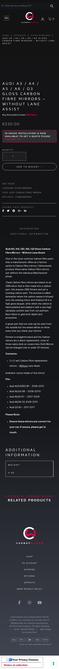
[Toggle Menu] (6, 17)
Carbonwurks (23, 197)
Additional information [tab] (29, 234)
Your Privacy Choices (25, 659)
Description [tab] (29, 229)
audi (11, 193)
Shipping (29, 569)
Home (5, 35)
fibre (29, 193)
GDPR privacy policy (29, 589)
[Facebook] (3, 211)
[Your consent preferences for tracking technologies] (53, 663)
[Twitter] (8, 211)
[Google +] (19, 211)
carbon (20, 193)
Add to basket (28, 167)
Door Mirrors (40, 35)
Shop (29, 557)
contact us (13, 139)
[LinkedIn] (25, 211)
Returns (29, 576)
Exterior (20, 35)
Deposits (29, 582)
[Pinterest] (13, 211)
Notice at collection (16, 665)
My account (29, 563)
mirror (37, 193)
